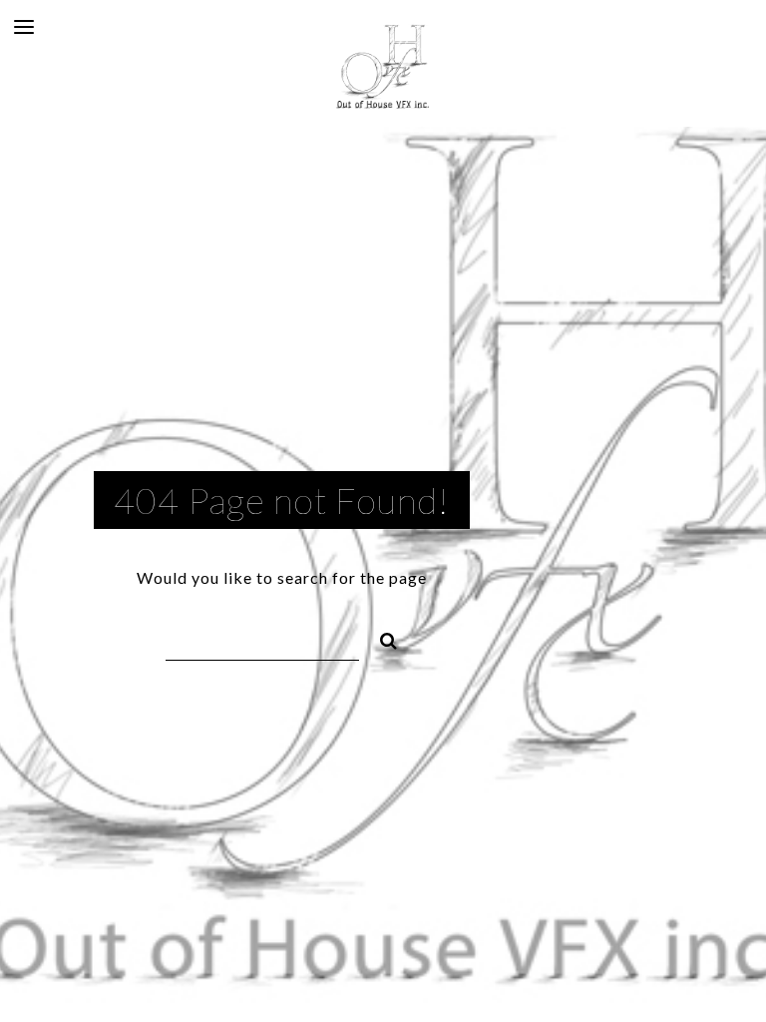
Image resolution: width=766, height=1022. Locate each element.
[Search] (380, 638)
